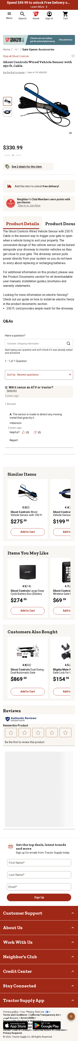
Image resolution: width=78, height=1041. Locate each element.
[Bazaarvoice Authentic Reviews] (21, 719)
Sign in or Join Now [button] (29, 205)
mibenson (16, 423)
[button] (46, 7)
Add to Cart (27, 531)
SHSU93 (12, 391)
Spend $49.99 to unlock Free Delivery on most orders (39, 3)
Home (6, 49)
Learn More (37, 6)
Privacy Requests (12, 1033)
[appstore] (15, 1025)
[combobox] (42, 374)
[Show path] (16, 49)
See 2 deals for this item (27, 166)
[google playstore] (47, 1025)
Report (14, 440)
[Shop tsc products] (39, 40)
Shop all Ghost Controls (16, 56)
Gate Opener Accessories (38, 49)
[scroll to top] (71, 1016)
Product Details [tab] (22, 223)
